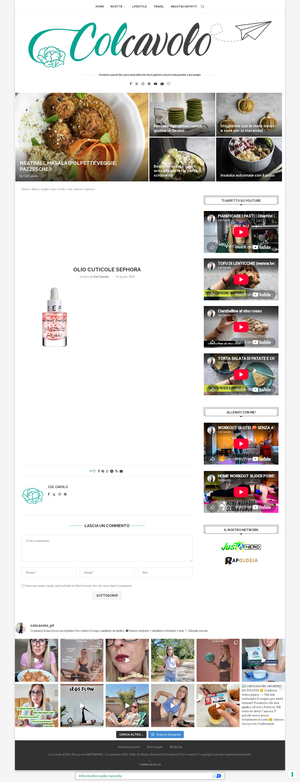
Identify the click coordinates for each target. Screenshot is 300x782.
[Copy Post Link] (116, 471)
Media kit (176, 747)
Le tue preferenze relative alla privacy (169, 776)
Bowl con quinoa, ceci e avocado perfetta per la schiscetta (175, 171)
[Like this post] (94, 471)
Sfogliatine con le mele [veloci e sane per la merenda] (248, 128)
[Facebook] (131, 83)
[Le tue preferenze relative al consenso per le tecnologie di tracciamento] (292, 774)
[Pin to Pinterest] (102, 471)
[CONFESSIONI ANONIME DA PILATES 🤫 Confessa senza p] (263, 705)
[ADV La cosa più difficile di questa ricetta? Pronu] (263, 660)
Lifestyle (139, 6)
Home (100, 6)
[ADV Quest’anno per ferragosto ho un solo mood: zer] (36, 705)
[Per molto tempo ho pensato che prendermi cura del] (172, 660)
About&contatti (184, 6)
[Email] (162, 83)
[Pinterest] (149, 83)
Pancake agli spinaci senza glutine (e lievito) (178, 128)
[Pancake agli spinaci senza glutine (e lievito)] (182, 115)
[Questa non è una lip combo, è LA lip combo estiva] (127, 660)
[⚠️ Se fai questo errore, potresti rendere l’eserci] (172, 705)
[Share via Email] (121, 471)
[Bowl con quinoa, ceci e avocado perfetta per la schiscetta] (182, 159)
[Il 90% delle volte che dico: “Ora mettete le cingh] (82, 705)
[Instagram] (143, 83)
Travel (159, 6)
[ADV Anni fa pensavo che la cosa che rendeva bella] (218, 705)
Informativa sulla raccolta (100, 776)
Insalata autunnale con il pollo (247, 175)
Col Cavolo (30, 176)
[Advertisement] (107, 228)
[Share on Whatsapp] (107, 471)
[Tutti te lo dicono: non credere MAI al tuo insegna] (218, 660)
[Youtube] (155, 83)
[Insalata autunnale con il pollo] (249, 159)
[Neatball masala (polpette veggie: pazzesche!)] (81, 137)
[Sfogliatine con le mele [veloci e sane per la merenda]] (249, 115)
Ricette (116, 6)
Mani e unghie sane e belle (48, 189)
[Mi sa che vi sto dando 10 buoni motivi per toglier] (82, 660)
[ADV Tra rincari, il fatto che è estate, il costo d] (127, 705)
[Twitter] (136, 83)
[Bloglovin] (168, 83)
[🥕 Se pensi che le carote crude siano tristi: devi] (36, 660)
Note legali (155, 747)
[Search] (202, 6)
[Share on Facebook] (99, 471)
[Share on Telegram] (111, 471)
